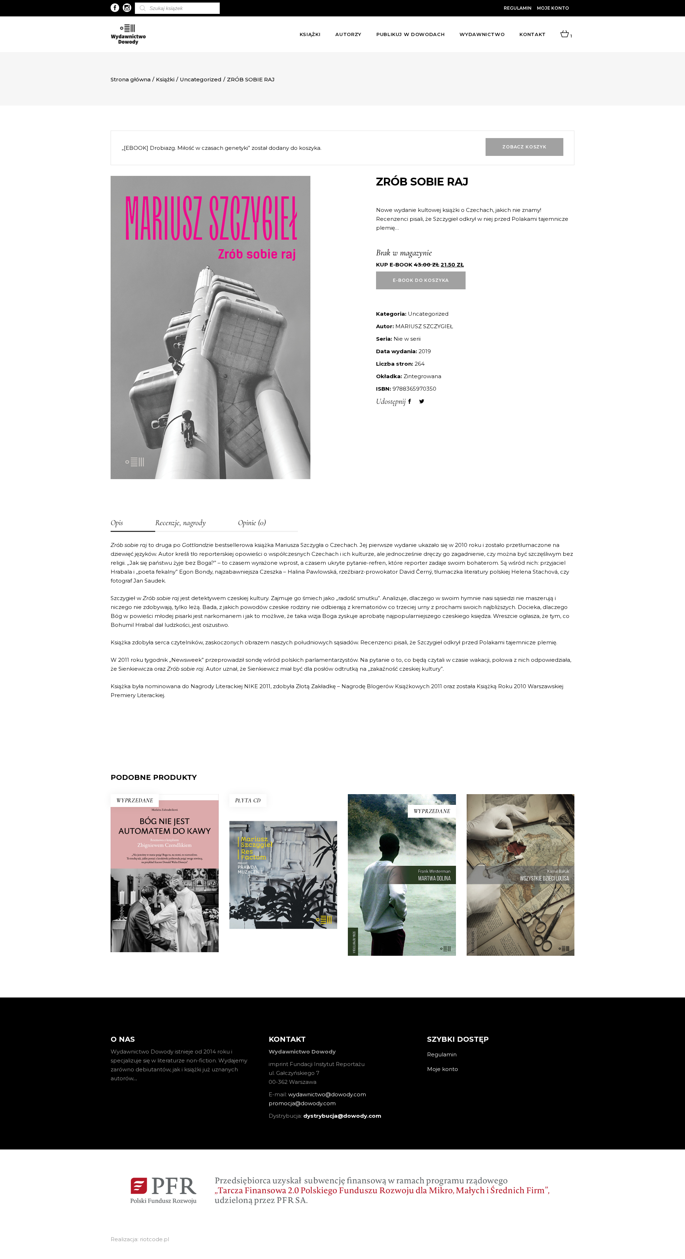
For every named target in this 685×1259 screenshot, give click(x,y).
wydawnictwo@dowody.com (327, 1094)
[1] (564, 34)
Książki (165, 79)
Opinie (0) (252, 522)
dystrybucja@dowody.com (342, 1115)
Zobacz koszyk (524, 146)
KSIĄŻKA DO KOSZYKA (283, 907)
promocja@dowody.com (302, 1103)
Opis (117, 522)
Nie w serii (407, 338)
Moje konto (553, 8)
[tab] (133, 523)
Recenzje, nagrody (180, 522)
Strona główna (131, 79)
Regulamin (518, 8)
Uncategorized (201, 79)
